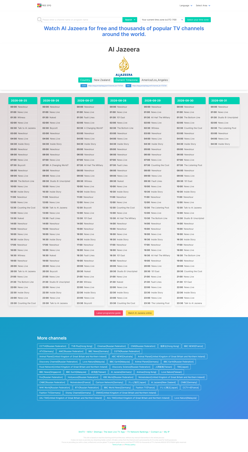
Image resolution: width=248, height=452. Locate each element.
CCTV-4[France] (191, 387)
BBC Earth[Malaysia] (120, 361)
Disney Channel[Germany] (78, 392)
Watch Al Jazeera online (140, 313)
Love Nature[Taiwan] (171, 372)
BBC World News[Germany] (117, 387)
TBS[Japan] (182, 367)
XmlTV (82, 432)
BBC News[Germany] (98, 351)
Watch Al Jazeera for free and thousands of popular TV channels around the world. (124, 31)
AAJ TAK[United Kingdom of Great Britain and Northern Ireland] (70, 398)
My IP (166, 432)
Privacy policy (130, 445)
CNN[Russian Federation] (143, 346)
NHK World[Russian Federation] (54, 387)
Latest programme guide (108, 313)
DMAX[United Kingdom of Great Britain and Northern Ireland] (126, 392)
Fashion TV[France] (145, 387)
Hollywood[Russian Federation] (83, 377)
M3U (89, 432)
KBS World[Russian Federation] (118, 377)
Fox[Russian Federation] (51, 377)
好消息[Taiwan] (98, 372)
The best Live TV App (114, 432)
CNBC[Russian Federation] (52, 382)
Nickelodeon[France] (80, 382)
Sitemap (98, 432)
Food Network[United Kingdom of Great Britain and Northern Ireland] (73, 367)
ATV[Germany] (46, 351)
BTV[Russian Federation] (87, 387)
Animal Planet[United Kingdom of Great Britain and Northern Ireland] (73, 356)
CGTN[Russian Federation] (127, 351)
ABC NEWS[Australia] (122, 356)
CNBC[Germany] (189, 382)
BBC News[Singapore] (50, 372)
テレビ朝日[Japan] (137, 382)
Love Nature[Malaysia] (94, 361)
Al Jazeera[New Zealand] (163, 382)
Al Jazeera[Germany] (121, 372)
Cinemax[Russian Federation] (111, 346)
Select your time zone (198, 19)
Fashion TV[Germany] (50, 392)
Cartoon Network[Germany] (109, 382)
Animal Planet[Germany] (147, 361)
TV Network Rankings (137, 432)
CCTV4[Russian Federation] (52, 346)
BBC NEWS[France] (193, 346)
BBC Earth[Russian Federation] (179, 361)
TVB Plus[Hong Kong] (81, 346)
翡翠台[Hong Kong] (169, 346)
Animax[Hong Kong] (146, 372)
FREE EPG (46, 5)
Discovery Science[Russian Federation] (131, 367)
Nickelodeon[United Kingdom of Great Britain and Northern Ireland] (171, 377)
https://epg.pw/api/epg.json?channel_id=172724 (105, 86)
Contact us (156, 432)
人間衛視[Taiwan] (163, 367)
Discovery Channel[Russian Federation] (58, 361)
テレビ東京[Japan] (169, 387)
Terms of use (117, 445)
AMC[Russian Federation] (71, 351)
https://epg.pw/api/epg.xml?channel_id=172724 (149, 86)
